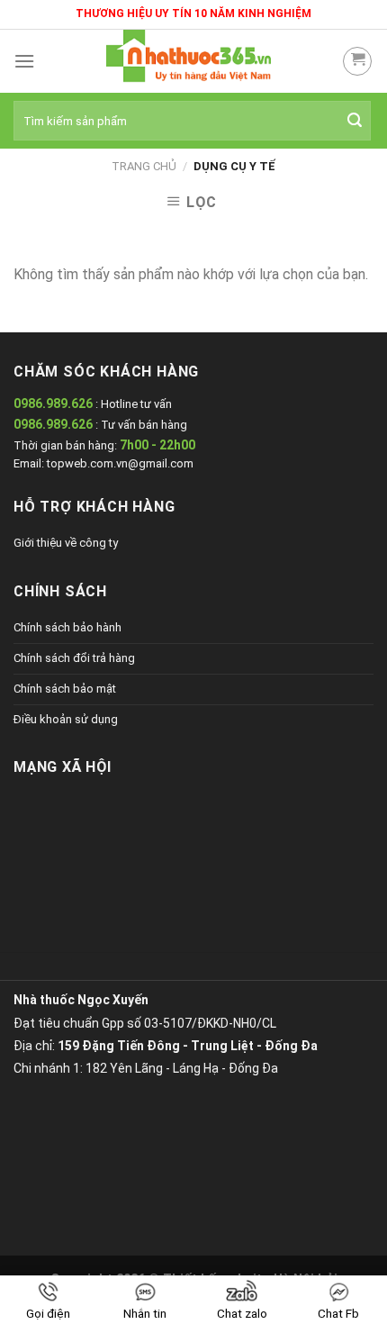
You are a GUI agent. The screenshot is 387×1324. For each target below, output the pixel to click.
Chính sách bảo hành (68, 627)
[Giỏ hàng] (357, 61)
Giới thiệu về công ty (66, 542)
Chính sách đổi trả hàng (74, 658)
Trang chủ (144, 166)
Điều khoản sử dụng (66, 719)
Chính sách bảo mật (65, 688)
